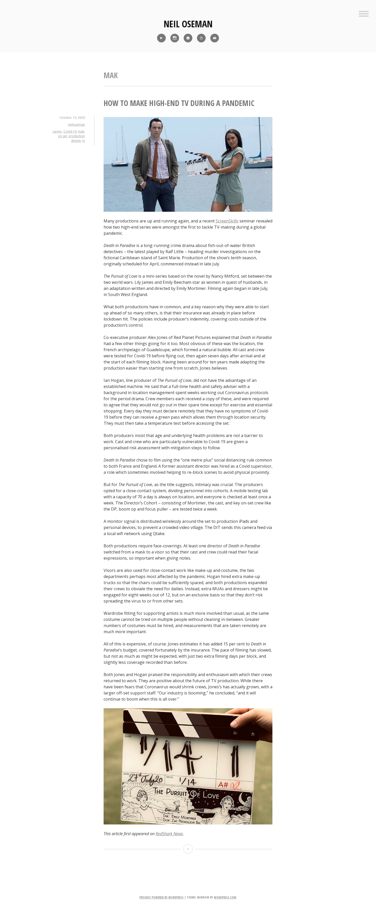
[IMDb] (188, 38)
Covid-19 (69, 131)
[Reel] (161, 38)
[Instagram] (175, 38)
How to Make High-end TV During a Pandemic (179, 103)
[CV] (201, 38)
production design (77, 138)
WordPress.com (225, 897)
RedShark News (169, 833)
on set (62, 136)
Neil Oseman (188, 24)
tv (83, 140)
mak (81, 131)
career (57, 131)
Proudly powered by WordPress (161, 897)
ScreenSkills (227, 221)
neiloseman (76, 124)
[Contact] (214, 38)
